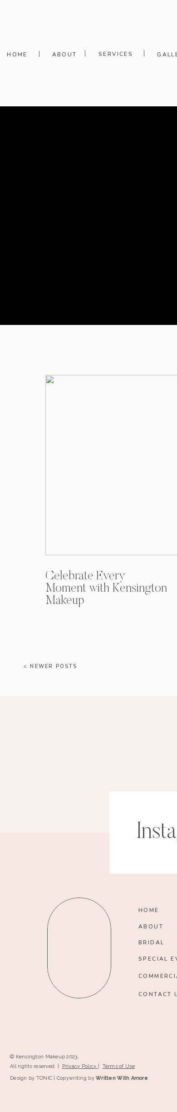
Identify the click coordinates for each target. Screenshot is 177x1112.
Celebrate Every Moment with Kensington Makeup (106, 588)
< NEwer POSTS (51, 666)
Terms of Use (119, 1066)
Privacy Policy (80, 1066)
